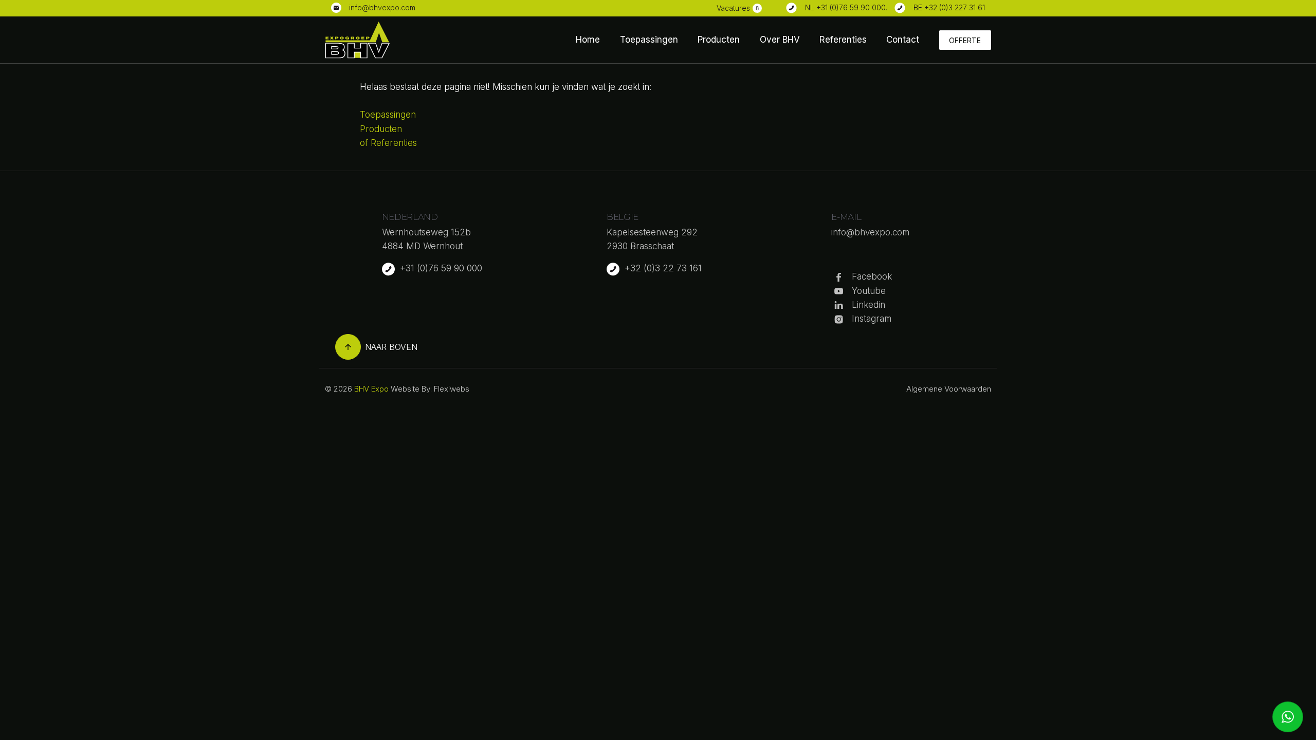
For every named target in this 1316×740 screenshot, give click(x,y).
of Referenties (388, 143)
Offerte (965, 40)
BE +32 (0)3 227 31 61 (949, 7)
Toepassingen (649, 39)
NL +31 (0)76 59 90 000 (845, 7)
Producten (719, 39)
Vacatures (733, 8)
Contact (902, 39)
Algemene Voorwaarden (948, 389)
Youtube (869, 291)
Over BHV (780, 39)
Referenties (843, 39)
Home (588, 39)
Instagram (871, 318)
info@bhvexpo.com (382, 7)
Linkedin (868, 305)
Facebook (872, 276)
